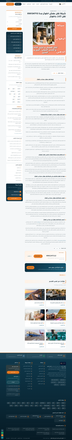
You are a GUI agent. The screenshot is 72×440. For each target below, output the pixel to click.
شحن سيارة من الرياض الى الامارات (15, 143)
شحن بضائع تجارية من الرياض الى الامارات (14, 141)
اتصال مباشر (37, 256)
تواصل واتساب (14, 198)
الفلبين (43, 408)
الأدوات (33, 4)
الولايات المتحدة (46, 405)
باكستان (26, 405)
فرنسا (53, 405)
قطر (8, 88)
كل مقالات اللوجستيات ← (18, 133)
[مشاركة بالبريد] (54, 248)
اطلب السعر (13, 372)
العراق (19, 96)
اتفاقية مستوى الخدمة (26, 438)
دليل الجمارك (19, 170)
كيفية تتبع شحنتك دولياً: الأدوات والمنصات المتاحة (14, 126)
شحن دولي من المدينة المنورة (16, 152)
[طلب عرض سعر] (2, 435)
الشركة (24, 4)
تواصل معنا (8, 438)
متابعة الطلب (14, 28)
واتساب (29, 256)
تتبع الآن (13, 382)
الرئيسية (50, 4)
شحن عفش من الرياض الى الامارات (15, 146)
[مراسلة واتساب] (2, 433)
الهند (31, 405)
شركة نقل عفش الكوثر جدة (61, 63)
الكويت (13, 88)
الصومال (53, 408)
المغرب (16, 405)
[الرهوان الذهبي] (62, 4)
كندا (40, 405)
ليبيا (58, 408)
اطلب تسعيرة (30, 267)
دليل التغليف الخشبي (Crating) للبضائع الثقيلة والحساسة (14, 130)
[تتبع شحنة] (2, 438)
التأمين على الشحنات (17, 175)
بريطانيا (63, 405)
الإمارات (18, 88)
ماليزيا (21, 405)
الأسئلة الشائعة (18, 180)
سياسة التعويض (19, 438)
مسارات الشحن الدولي (44, 4)
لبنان (14, 96)
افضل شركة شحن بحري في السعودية (15, 111)
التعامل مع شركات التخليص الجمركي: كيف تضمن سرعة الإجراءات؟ (14, 119)
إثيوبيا (48, 408)
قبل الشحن (29, 4)
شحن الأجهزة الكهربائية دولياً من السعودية (14, 160)
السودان (18, 99)
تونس (11, 405)
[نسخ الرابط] (60, 248)
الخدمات (37, 4)
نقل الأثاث (39, 222)
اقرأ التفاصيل (63, 325)
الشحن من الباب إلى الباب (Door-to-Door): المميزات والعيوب (14, 123)
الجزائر (63, 408)
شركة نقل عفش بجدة (62, 240)
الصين (36, 405)
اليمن (13, 99)
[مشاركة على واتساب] (57, 248)
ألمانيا (58, 405)
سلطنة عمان (13, 91)
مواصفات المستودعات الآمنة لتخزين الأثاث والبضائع (14, 115)
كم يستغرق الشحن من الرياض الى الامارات (15, 149)
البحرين (19, 91)
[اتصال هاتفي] (2, 430)
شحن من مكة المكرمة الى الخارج (16, 155)
